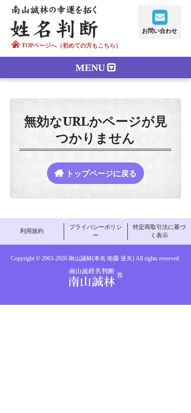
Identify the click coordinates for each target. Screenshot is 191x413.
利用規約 (32, 231)
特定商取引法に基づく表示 (159, 231)
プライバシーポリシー (95, 231)
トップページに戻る (101, 173)
